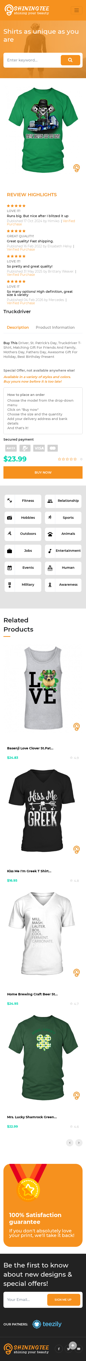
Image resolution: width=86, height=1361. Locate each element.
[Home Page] (27, 10)
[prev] (69, 1142)
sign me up (64, 1299)
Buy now (43, 472)
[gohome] (73, 1346)
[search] (70, 60)
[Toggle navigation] (76, 10)
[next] (79, 1142)
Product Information (55, 327)
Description (18, 327)
